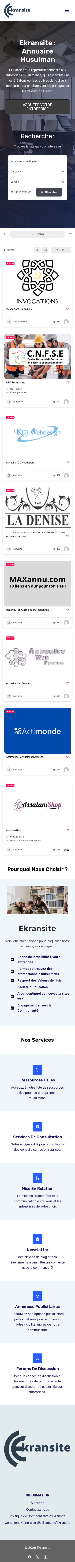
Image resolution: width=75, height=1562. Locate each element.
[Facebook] (29, 1557)
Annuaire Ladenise (16, 536)
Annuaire (17, 475)
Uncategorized (20, 321)
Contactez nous (37, 1509)
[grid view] (36, 249)
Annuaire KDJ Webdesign (20, 462)
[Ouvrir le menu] (67, 10)
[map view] (45, 249)
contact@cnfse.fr (18, 392)
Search (40, 234)
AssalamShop (13, 830)
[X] (37, 1557)
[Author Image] (66, 322)
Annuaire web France (18, 683)
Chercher (51, 192)
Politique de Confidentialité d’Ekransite (37, 1516)
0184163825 (16, 389)
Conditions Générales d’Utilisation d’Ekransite (37, 1523)
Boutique (17, 849)
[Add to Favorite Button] (67, 308)
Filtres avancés (22, 192)
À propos (37, 1503)
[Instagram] (45, 1557)
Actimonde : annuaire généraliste (24, 757)
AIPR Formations (15, 382)
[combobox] (36, 171)
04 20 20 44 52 (17, 837)
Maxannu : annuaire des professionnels (27, 609)
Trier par (59, 249)
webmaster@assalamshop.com (25, 840)
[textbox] (16, 171)
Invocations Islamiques (19, 309)
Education (18, 402)
